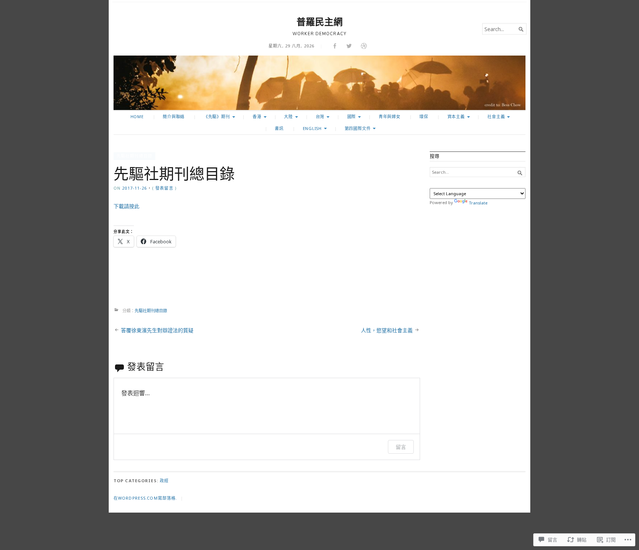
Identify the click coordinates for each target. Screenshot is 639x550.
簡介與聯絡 (174, 116)
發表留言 (164, 188)
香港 (257, 116)
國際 (351, 116)
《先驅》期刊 (217, 116)
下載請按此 (126, 206)
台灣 (320, 116)
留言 (401, 447)
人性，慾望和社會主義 (387, 330)
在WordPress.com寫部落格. (145, 498)
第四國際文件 (358, 128)
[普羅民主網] (319, 83)
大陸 (288, 116)
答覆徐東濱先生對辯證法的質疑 (157, 330)
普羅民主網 (320, 22)
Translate (478, 203)
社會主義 (496, 116)
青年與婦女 (389, 116)
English (312, 128)
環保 (423, 116)
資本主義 (456, 116)
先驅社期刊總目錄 (134, 156)
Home (137, 116)
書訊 (279, 128)
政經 (164, 480)
